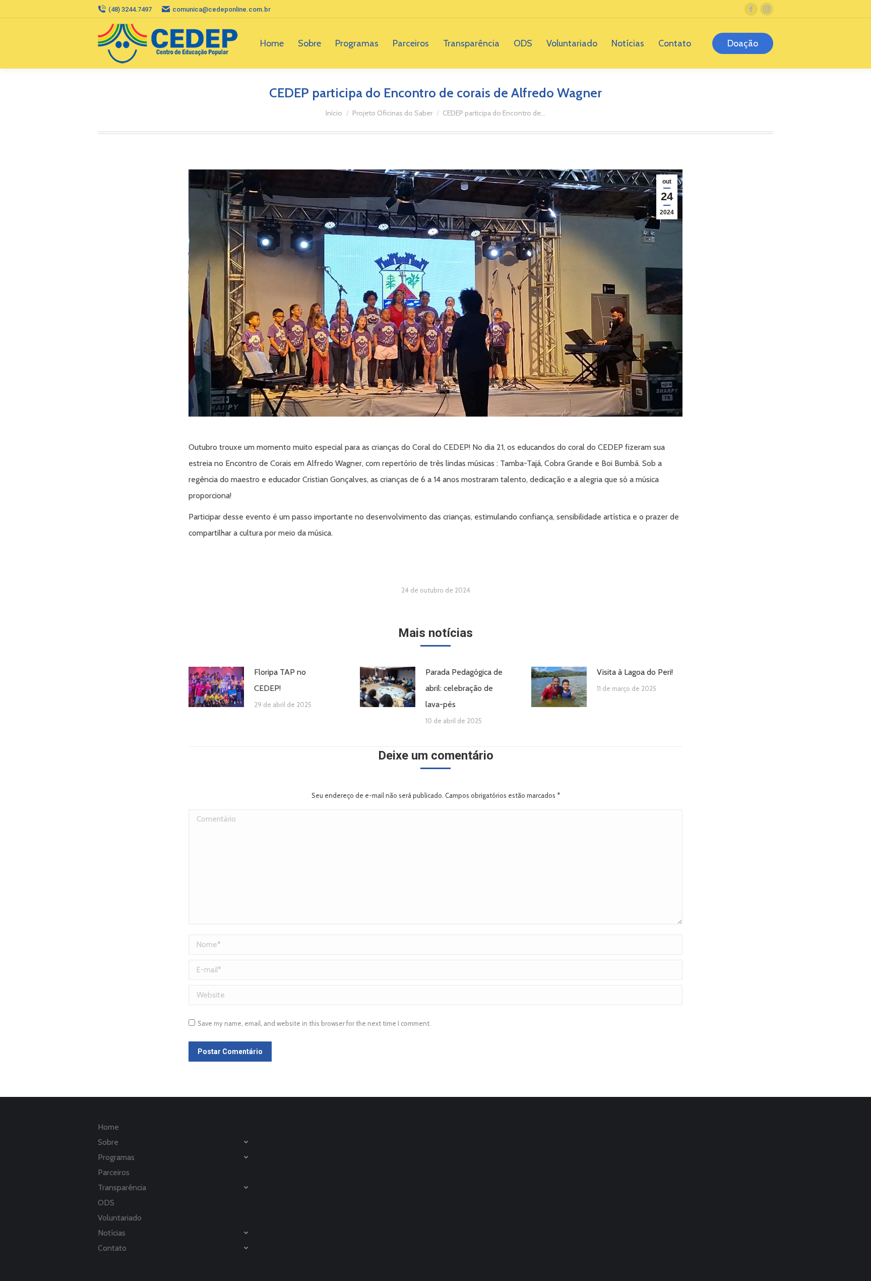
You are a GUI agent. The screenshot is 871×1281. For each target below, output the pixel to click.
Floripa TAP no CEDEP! (280, 680)
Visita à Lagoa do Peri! (635, 672)
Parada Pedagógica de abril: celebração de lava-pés (464, 688)
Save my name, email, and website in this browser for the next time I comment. (314, 1023)
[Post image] (216, 687)
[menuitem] (272, 43)
